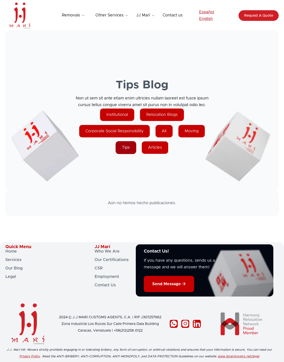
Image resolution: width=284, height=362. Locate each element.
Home (11, 251)
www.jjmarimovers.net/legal (238, 356)
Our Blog (14, 268)
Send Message (169, 284)
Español (206, 12)
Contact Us (105, 285)
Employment (107, 277)
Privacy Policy (30, 356)
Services (13, 260)
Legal (10, 277)
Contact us (173, 15)
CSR (99, 268)
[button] (73, 15)
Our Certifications (112, 260)
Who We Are (107, 251)
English (206, 19)
